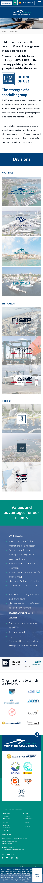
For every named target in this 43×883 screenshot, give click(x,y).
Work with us (29, 818)
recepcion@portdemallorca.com (14, 849)
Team (26, 813)
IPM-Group (6, 818)
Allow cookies (37, 875)
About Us (6, 816)
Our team (28, 816)
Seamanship (6, 828)
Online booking (6, 3)
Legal (35, 866)
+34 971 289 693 (28, 3)
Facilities (27, 823)
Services (5, 823)
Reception (6, 825)
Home (4, 31)
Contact (27, 827)
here (26, 881)
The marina (6, 813)
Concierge (6, 830)
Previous (23, 663)
